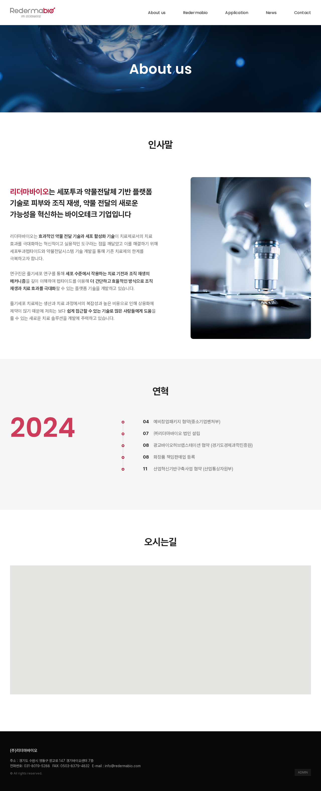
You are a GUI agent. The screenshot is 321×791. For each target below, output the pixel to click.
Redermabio (195, 13)
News (271, 13)
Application (236, 13)
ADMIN (303, 772)
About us (157, 13)
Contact (302, 13)
